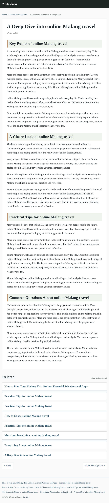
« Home (7, 465)
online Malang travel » (95, 465)
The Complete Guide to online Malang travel (31, 435)
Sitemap (26, 497)
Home (4, 14)
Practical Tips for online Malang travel (28, 396)
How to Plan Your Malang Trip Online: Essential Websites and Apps (46, 386)
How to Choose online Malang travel (26, 415)
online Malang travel (18, 14)
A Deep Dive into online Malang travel (27, 455)
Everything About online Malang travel (28, 445)
